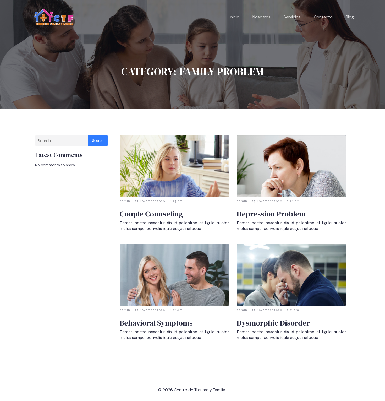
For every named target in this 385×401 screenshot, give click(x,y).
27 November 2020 (150, 201)
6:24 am (293, 201)
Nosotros (261, 17)
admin (125, 201)
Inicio (234, 17)
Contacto (323, 17)
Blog (350, 17)
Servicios (292, 17)
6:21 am (293, 310)
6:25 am (176, 201)
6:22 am (176, 310)
